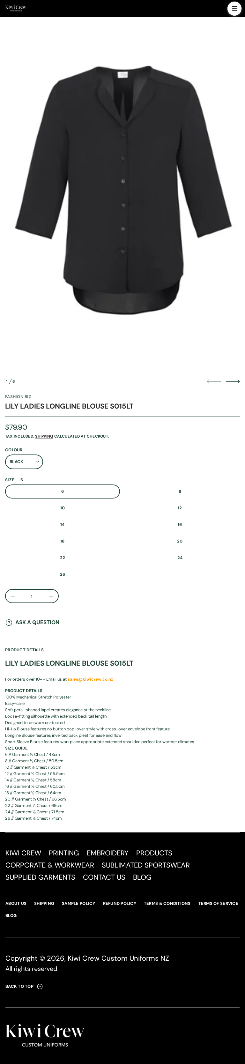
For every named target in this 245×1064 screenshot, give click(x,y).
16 (180, 524)
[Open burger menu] (234, 9)
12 (180, 508)
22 (62, 557)
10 (62, 508)
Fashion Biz (18, 396)
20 (180, 541)
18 (62, 541)
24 (180, 557)
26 (62, 574)
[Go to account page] (220, 10)
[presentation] (122, 198)
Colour (14, 450)
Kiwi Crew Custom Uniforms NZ (118, 958)
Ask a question (37, 622)
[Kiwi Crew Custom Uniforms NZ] (15, 8)
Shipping (44, 436)
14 (62, 524)
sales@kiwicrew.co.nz (90, 679)
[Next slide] (233, 381)
